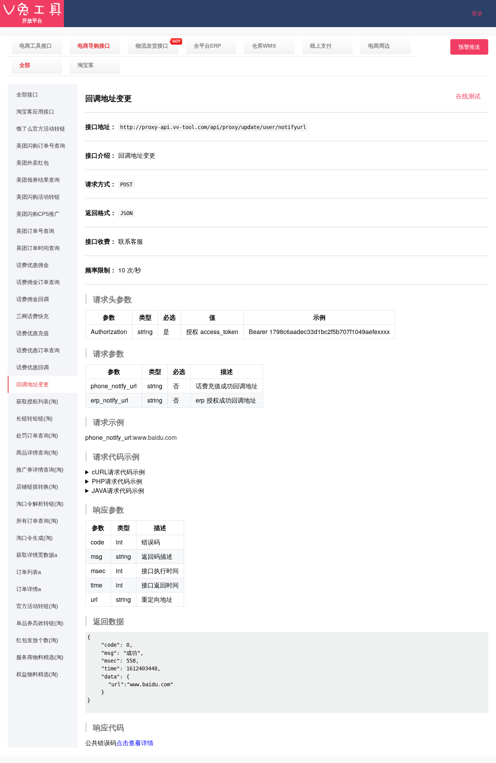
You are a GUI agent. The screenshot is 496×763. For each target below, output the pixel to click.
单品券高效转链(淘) (40, 623)
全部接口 (27, 94)
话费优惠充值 (32, 333)
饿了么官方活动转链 (40, 129)
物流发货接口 (152, 46)
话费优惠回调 (32, 367)
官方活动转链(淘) (37, 606)
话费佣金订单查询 (38, 282)
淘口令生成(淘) (34, 538)
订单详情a (28, 589)
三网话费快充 (32, 316)
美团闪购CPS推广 (38, 214)
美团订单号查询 (35, 231)
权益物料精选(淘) (37, 674)
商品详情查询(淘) (37, 453)
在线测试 (468, 95)
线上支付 (321, 46)
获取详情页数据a (36, 555)
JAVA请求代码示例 (118, 490)
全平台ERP (207, 46)
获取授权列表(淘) (37, 401)
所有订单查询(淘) (37, 521)
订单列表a (28, 572)
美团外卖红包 (32, 163)
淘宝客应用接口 (35, 112)
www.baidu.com (155, 437)
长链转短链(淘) (34, 418)
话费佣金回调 (32, 299)
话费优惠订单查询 (38, 350)
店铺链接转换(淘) (37, 487)
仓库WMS (264, 46)
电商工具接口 (35, 46)
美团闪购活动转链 (38, 197)
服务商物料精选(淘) (40, 657)
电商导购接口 (94, 46)
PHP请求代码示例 (117, 481)
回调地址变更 (32, 384)
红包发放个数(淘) (37, 640)
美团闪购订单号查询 (40, 146)
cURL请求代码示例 (118, 471)
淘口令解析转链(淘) (40, 504)
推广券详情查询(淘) (40, 470)
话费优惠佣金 (32, 265)
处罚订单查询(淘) (37, 435)
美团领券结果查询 (38, 180)
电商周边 (379, 46)
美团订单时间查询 (38, 248)
